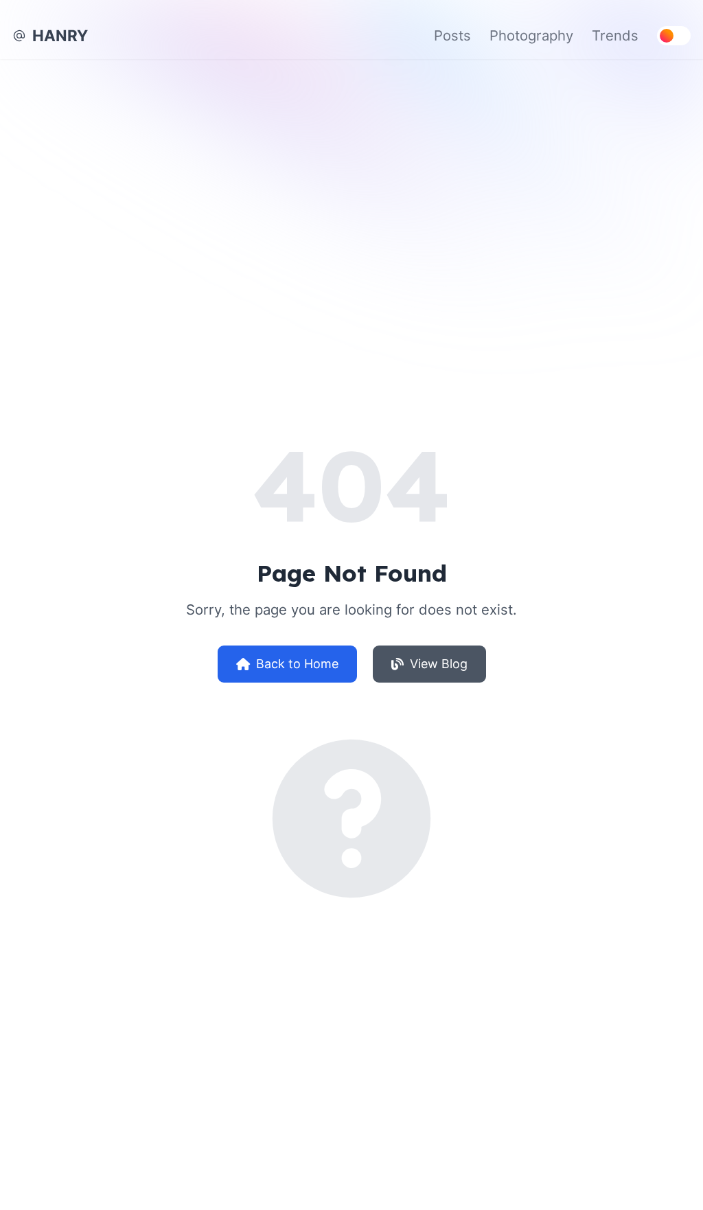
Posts (452, 35)
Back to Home (297, 664)
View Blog (439, 664)
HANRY (60, 35)
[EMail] (19, 36)
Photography (531, 35)
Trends (615, 35)
